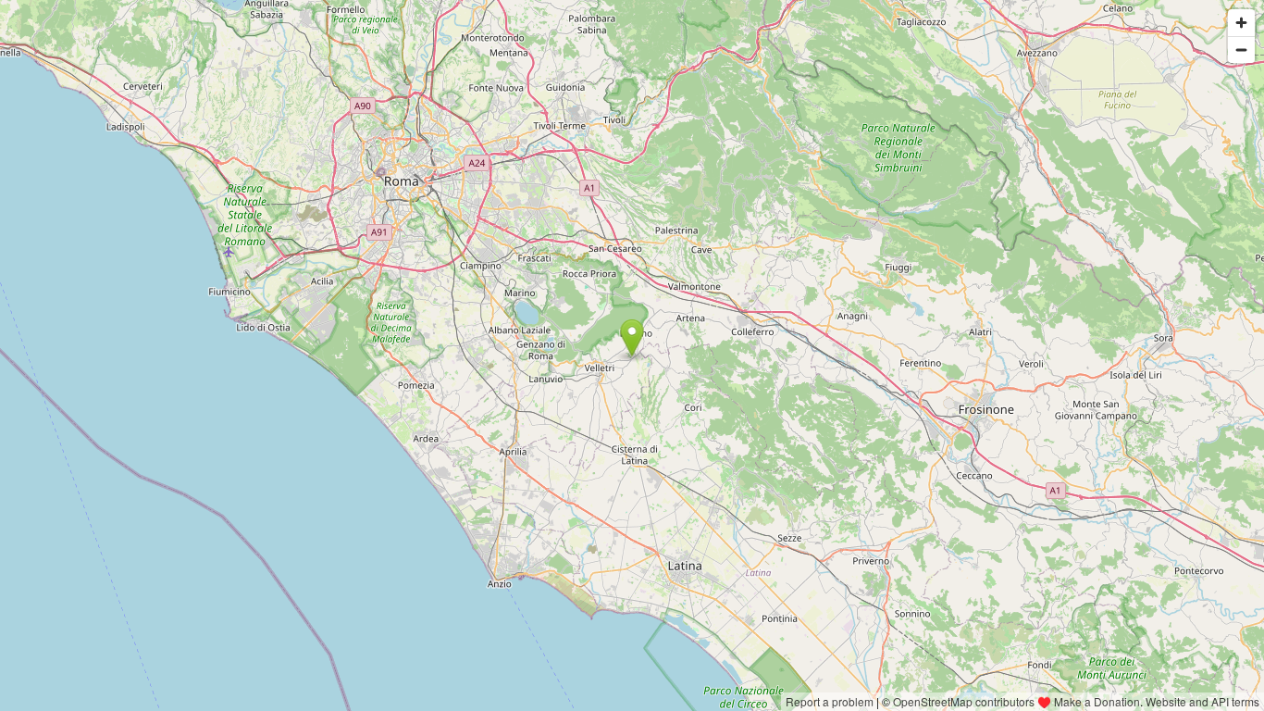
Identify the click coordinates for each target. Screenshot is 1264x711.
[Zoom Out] (1241, 49)
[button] (632, 337)
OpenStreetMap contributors (964, 701)
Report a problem (830, 701)
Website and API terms (1202, 701)
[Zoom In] (1241, 22)
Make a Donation (1097, 701)
